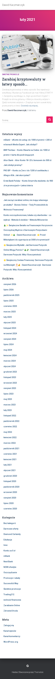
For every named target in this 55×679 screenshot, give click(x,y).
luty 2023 (8, 410)
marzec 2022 (10, 443)
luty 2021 (8, 465)
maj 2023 (8, 399)
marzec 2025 (10, 311)
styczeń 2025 (10, 322)
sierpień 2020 (10, 498)
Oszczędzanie (10, 572)
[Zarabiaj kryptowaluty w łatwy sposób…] (27, 52)
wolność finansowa (12, 600)
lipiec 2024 (9, 344)
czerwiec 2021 (10, 454)
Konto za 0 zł (9, 550)
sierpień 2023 (10, 388)
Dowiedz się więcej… (30, 106)
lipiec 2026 (9, 290)
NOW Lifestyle (10, 567)
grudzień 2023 (10, 372)
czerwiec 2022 (10, 426)
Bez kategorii (10, 523)
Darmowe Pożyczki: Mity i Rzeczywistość (22, 254)
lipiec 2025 (9, 301)
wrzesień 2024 (10, 333)
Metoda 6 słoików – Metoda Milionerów (29, 220)
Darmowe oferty (11, 529)
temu (31, 110)
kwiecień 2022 (10, 437)
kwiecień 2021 (10, 459)
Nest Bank (8, 561)
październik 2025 (11, 295)
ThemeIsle (38, 672)
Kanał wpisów (10, 631)
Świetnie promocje (10, 74)
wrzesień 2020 (10, 492)
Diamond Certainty (12, 534)
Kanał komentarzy (12, 636)
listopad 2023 (10, 377)
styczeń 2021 (10, 470)
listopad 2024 (10, 328)
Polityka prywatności (27, 666)
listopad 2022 (10, 415)
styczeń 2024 (10, 366)
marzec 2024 (10, 361)
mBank (7, 556)
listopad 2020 (10, 481)
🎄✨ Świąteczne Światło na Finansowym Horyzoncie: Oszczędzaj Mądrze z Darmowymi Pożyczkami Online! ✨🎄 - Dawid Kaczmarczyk (28, 230)
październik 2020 (11, 487)
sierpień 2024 (10, 339)
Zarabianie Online (12, 605)
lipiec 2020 (9, 503)
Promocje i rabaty (12, 578)
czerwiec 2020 (10, 509)
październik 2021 (11, 448)
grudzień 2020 (10, 476)
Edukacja (8, 540)
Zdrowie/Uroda (11, 611)
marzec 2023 (10, 405)
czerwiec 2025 (10, 306)
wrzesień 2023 (10, 383)
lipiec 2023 (9, 394)
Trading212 (9, 594)
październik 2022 (11, 421)
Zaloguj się (9, 625)
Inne (5, 545)
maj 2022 (8, 432)
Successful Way (11, 583)
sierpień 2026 (10, 284)
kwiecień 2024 (10, 355)
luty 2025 (8, 317)
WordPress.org (11, 642)
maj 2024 (8, 350)
